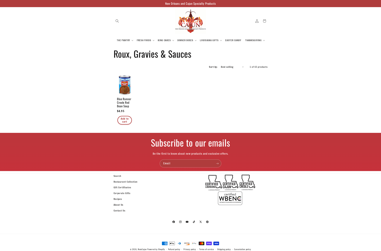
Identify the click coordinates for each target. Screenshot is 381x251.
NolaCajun (142, 249)
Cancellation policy (242, 249)
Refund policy (174, 249)
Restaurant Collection (126, 181)
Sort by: (213, 67)
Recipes (118, 199)
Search (117, 176)
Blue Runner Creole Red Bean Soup (124, 102)
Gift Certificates (122, 187)
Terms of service (206, 249)
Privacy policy (190, 249)
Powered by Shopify (156, 249)
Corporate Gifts (122, 193)
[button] (117, 21)
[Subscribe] (217, 163)
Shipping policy (224, 249)
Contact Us (119, 210)
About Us (118, 204)
